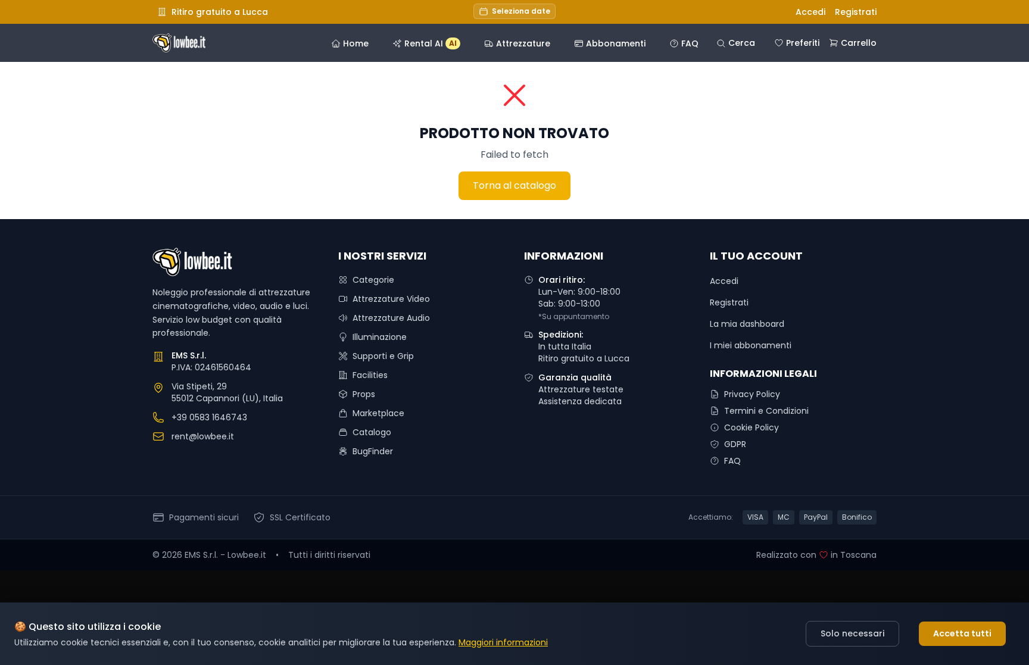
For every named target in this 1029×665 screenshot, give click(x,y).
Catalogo (372, 432)
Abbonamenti (616, 43)
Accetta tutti (962, 633)
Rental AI (430, 43)
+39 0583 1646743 (209, 417)
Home (356, 43)
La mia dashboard (747, 324)
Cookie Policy (751, 427)
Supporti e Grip (383, 356)
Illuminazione (380, 337)
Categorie (373, 280)
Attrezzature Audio (391, 318)
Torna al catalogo (514, 185)
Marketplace (378, 413)
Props (364, 394)
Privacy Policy (752, 394)
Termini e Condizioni (766, 411)
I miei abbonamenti (750, 345)
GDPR (735, 444)
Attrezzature (523, 43)
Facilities (370, 375)
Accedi (810, 12)
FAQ (690, 43)
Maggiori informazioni (503, 642)
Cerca (741, 43)
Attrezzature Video (391, 299)
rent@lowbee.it (203, 436)
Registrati (856, 12)
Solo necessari (852, 633)
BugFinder (373, 451)
